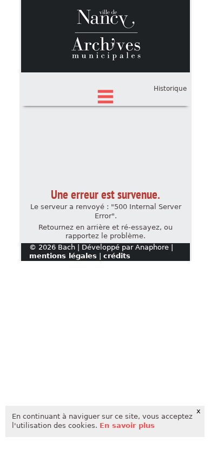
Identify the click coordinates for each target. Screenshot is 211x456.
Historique (170, 88)
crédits (116, 256)
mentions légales (63, 256)
